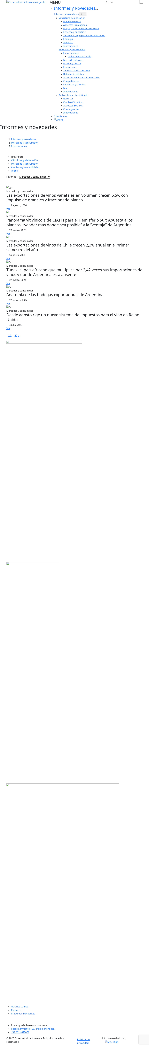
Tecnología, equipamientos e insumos (84, 35)
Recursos (68, 98)
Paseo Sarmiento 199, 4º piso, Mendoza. (33, 1028)
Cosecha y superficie (74, 32)
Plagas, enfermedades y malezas (81, 28)
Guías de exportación (79, 56)
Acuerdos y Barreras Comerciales (81, 77)
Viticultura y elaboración (72, 18)
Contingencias (71, 109)
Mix (65, 88)
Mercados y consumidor (72, 49)
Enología (68, 39)
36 (16, 335)
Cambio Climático (73, 102)
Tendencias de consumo (76, 70)
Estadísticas (60, 116)
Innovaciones (70, 46)
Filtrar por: (12, 176)
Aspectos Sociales (73, 105)
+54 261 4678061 (20, 1032)
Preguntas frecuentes (23, 1013)
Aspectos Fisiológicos (75, 25)
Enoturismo (69, 67)
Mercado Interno (72, 60)
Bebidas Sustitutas (73, 74)
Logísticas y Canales (74, 84)
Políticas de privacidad (83, 1041)
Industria (68, 42)
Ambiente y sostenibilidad (73, 95)
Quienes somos (19, 1006)
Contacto (16, 1010)
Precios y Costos (72, 63)
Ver (8, 208)
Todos (14, 170)
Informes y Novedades (74, 8)
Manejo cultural (72, 21)
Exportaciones (71, 53)
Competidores (71, 81)
